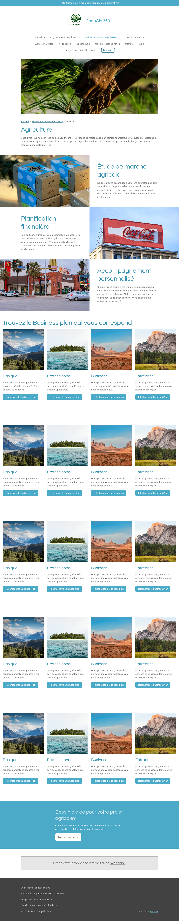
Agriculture (72, 121)
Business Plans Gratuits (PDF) (47, 121)
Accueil (25, 121)
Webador (117, 863)
